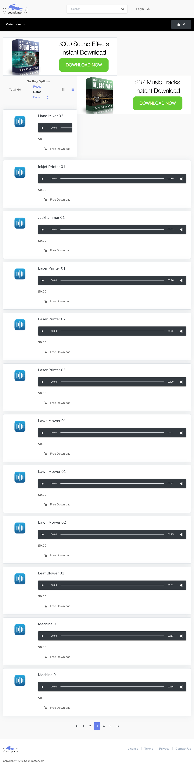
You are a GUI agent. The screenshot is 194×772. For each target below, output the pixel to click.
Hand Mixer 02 (50, 115)
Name (37, 92)
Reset (37, 87)
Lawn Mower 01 (52, 420)
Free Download (60, 149)
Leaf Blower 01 (51, 573)
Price (36, 97)
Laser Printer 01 (52, 268)
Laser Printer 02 (52, 319)
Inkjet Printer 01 (51, 166)
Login (140, 9)
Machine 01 (48, 624)
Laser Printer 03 (52, 370)
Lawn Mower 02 (52, 522)
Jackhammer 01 (51, 217)
